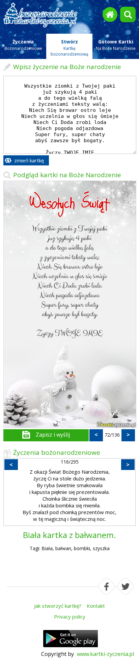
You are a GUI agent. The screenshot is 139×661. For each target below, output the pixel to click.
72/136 (112, 435)
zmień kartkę (29, 160)
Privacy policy (69, 616)
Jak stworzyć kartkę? (57, 605)
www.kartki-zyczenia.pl (105, 654)
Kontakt (96, 605)
